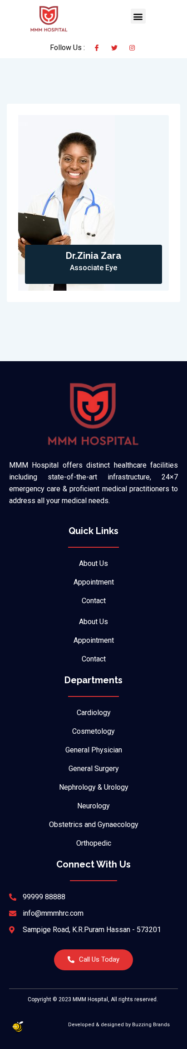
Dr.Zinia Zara (93, 255)
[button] (138, 16)
